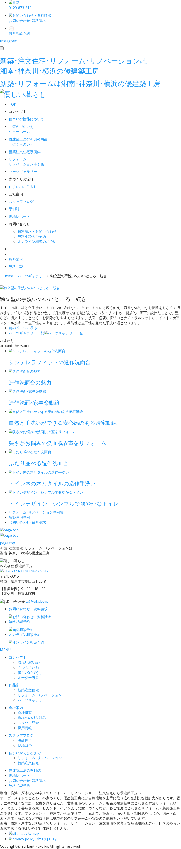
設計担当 (25, 740)
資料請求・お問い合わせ (37, 231)
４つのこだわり (30, 667)
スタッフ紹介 (28, 722)
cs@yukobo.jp (37, 601)
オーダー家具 (28, 677)
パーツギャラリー (32, 700)
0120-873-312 (37, 571)
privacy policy (45, 838)
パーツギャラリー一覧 (26, 332)
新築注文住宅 (28, 690)
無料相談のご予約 (32, 236)
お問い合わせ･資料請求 (27, 780)
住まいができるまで (25, 752)
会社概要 (25, 712)
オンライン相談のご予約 (37, 241)
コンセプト (17, 657)
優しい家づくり (30, 672)
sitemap (32, 833)
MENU (5, 649)
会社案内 (16, 707)
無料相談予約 (19, 785)
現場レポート (19, 775)
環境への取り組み (32, 717)
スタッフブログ (21, 735)
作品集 (14, 684)
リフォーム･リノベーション (40, 695)
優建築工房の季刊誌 (25, 770)
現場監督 (25, 745)
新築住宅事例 (19, 517)
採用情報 (25, 727)
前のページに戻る (23, 327)
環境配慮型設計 (30, 662)
